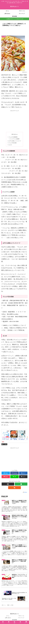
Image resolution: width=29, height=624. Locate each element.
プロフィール (21, 615)
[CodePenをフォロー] (8, 484)
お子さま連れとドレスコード (15, 140)
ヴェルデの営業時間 (13, 137)
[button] (26, 315)
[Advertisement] (14, 30)
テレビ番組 (5, 444)
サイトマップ (21, 617)
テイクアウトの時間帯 (14, 139)
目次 (13, 134)
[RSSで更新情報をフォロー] (14, 487)
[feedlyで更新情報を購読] (21, 484)
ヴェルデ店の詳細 (12, 142)
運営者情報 (14, 619)
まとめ (10, 144)
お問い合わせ (8, 617)
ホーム (7, 615)
